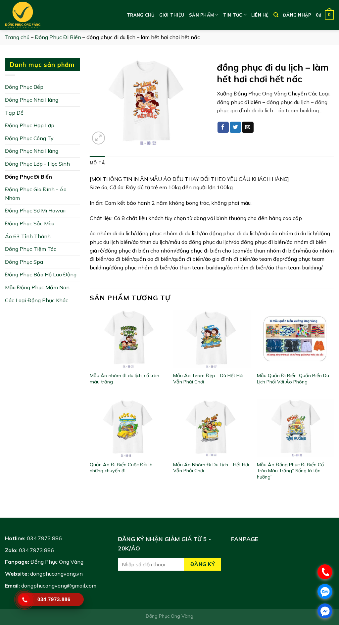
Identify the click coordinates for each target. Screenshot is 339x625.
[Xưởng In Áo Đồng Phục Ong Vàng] (38, 15)
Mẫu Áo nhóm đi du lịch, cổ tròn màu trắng (124, 378)
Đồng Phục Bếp (24, 87)
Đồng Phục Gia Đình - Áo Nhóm (36, 193)
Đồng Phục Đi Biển (58, 37)
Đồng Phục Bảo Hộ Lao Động (40, 274)
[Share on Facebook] (223, 127)
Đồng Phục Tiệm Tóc (30, 249)
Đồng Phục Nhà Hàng (31, 99)
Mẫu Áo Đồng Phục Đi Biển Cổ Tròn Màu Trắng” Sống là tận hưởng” (290, 471)
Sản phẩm (201, 15)
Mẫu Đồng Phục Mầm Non (37, 287)
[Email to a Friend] (247, 127)
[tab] (97, 162)
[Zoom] (98, 138)
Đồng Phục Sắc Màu (29, 223)
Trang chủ (140, 15)
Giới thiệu (172, 15)
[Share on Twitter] (235, 127)
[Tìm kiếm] (275, 15)
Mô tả (97, 162)
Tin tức (232, 15)
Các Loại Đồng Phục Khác (36, 300)
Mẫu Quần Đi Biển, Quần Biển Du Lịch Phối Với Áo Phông (293, 378)
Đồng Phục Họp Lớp (29, 125)
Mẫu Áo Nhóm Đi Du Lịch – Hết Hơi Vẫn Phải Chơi (211, 468)
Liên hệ (260, 15)
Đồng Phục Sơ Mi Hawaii (35, 210)
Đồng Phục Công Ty (29, 138)
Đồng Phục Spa (24, 261)
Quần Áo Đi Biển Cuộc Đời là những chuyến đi (121, 468)
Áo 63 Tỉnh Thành (28, 236)
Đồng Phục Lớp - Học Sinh (37, 163)
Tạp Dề (14, 112)
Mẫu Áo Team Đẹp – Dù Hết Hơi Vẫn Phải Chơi (208, 378)
